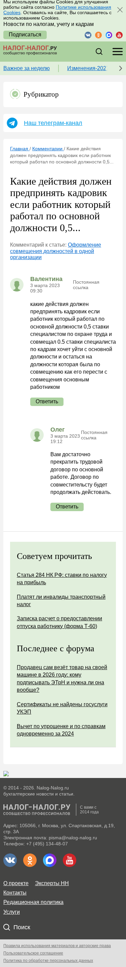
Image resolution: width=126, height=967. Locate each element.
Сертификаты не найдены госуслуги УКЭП (62, 708)
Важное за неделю (26, 68)
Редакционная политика (33, 902)
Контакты (15, 893)
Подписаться (25, 34)
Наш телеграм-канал (53, 123)
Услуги (11, 912)
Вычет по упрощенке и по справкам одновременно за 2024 (61, 730)
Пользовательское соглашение (33, 953)
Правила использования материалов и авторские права (57, 945)
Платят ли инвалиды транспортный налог (61, 600)
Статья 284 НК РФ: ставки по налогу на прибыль (62, 578)
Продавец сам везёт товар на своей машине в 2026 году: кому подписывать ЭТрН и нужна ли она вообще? (62, 678)
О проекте (16, 883)
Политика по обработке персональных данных (48, 960)
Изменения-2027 (88, 68)
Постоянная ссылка (86, 284)
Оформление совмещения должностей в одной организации (55, 251)
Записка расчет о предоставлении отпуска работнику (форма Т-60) (59, 622)
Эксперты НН (52, 883)
